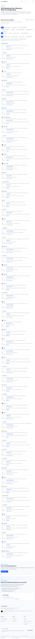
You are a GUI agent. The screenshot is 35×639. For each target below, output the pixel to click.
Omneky (5, 366)
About (25, 618)
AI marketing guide (3, 618)
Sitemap (17, 637)
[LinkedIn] (3, 614)
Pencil (4, 412)
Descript (5, 154)
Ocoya (5, 357)
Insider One (5, 264)
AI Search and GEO (8, 27)
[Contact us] (5, 614)
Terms (16, 636)
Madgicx (5, 329)
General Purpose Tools (29, 29)
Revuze (5, 477)
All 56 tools (14, 618)
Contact (25, 619)
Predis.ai (5, 440)
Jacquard (5, 274)
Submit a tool (4, 571)
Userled (5, 532)
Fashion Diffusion (6, 181)
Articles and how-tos (4, 619)
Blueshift (5, 98)
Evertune (5, 172)
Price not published (29, 36)
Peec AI (5, 403)
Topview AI (5, 523)
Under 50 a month (7, 36)
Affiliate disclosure (26, 636)
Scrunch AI (5, 486)
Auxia (4, 89)
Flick (4, 200)
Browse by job (14, 619)
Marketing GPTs (3, 621)
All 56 (2, 27)
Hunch (5, 237)
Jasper (5, 283)
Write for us (25, 624)
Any (2, 33)
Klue (4, 301)
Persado (5, 421)
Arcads (5, 71)
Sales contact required (24, 33)
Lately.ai (5, 311)
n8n (4, 338)
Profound (5, 449)
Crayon (5, 135)
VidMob (5, 541)
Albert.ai (5, 52)
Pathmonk (5, 394)
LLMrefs (5, 320)
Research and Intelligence (21, 29)
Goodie (5, 218)
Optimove (5, 375)
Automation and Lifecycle (5, 29)
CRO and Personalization (23, 27)
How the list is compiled (27, 621)
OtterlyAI (5, 384)
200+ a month (21, 36)
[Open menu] (33, 1)
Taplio (4, 514)
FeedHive (5, 191)
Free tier (5, 33)
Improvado (5, 246)
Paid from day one (17, 33)
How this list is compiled (29, 19)
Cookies (18, 636)
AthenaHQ (5, 80)
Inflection (5, 255)
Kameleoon (5, 292)
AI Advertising (14, 27)
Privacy (13, 636)
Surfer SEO (5, 504)
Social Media (13, 29)
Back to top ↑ (32, 636)
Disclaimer (13, 637)
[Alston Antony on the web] (1, 614)
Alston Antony (2, 637)
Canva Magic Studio (7, 117)
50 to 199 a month (15, 36)
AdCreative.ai (6, 43)
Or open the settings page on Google (7, 597)
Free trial (10, 33)
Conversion (5, 126)
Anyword (5, 61)
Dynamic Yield (6, 163)
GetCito (5, 209)
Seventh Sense (6, 495)
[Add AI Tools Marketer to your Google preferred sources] (17, 595)
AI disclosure (21, 636)
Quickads (5, 458)
